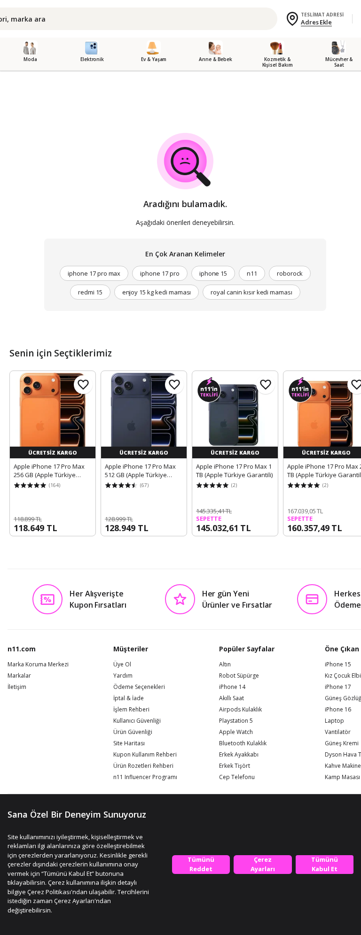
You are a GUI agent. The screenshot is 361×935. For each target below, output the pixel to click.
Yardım (123, 676)
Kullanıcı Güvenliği (137, 721)
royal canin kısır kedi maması (251, 292)
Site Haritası (129, 743)
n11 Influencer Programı (145, 777)
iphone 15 (213, 273)
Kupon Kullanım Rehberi (145, 754)
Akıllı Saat (231, 698)
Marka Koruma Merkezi (38, 664)
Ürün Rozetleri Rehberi (143, 766)
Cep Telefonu (237, 777)
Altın (225, 664)
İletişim (17, 687)
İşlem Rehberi (131, 709)
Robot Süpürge (239, 676)
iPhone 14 (232, 687)
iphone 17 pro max (94, 273)
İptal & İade (128, 698)
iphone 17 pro (159, 273)
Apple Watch (236, 732)
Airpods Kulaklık (240, 709)
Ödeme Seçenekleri (139, 687)
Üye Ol (122, 664)
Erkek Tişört (234, 766)
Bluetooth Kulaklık (243, 743)
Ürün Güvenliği (132, 732)
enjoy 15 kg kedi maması (156, 292)
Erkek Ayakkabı (239, 754)
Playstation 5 (236, 721)
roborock (290, 273)
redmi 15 (90, 292)
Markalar (19, 676)
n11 (252, 273)
